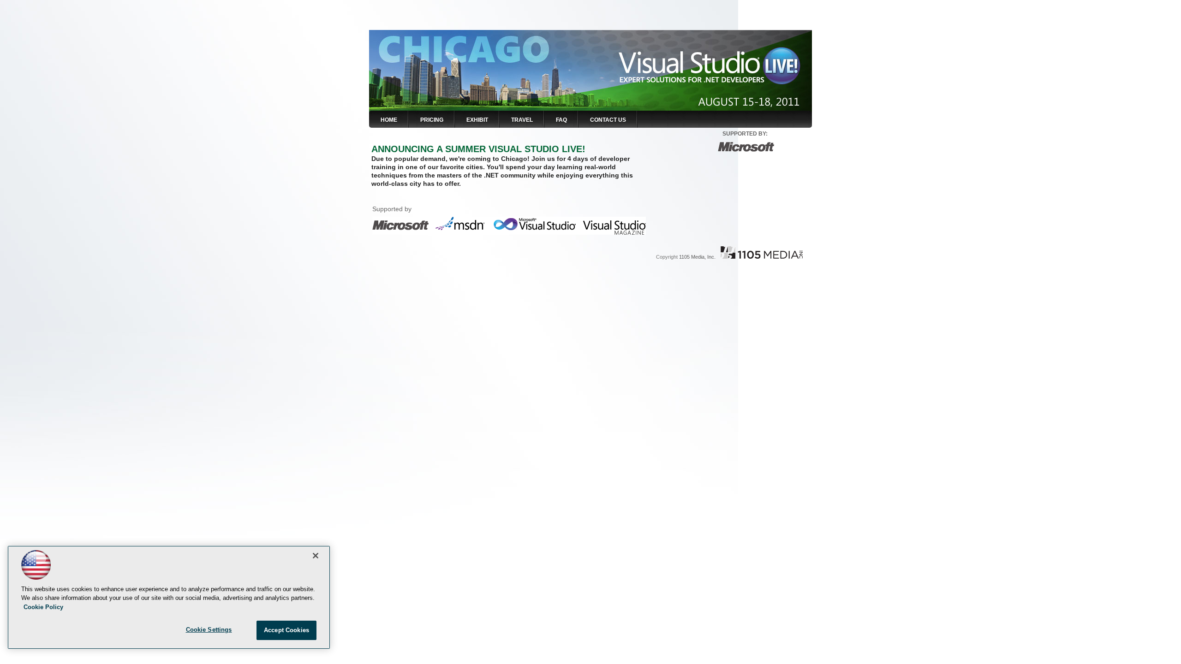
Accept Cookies (286, 630)
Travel (522, 120)
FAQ (561, 120)
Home (389, 120)
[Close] (315, 555)
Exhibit (477, 120)
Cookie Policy (43, 607)
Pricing (431, 120)
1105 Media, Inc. (697, 257)
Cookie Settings (209, 629)
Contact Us (608, 120)
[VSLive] (470, 47)
